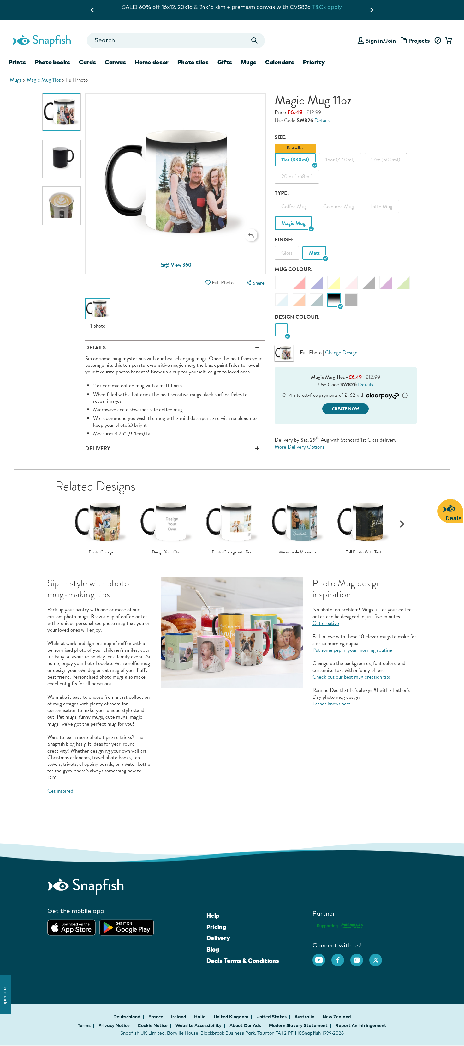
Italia (200, 1016)
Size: (281, 137)
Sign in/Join (380, 40)
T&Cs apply (297, 6)
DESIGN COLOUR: (297, 317)
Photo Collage (101, 552)
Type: (282, 193)
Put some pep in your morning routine (352, 650)
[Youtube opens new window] (321, 957)
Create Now (345, 409)
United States (272, 1016)
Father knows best (331, 704)
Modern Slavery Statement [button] (298, 1025)
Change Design (341, 352)
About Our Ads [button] (245, 1025)
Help (212, 915)
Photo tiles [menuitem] (193, 62)
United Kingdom (231, 1016)
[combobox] (176, 40)
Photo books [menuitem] (52, 62)
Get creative (325, 623)
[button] (251, 235)
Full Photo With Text (363, 552)
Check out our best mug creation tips (351, 677)
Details (322, 120)
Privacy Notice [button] (114, 1025)
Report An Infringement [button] (361, 1025)
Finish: (284, 239)
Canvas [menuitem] (115, 62)
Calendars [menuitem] (279, 62)
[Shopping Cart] (447, 41)
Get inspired (60, 791)
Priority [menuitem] (314, 62)
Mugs (15, 80)
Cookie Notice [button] (153, 1025)
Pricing (216, 927)
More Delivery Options (299, 447)
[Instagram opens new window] (359, 957)
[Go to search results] (254, 40)
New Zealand (337, 1016)
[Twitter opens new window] (378, 957)
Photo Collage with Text (232, 552)
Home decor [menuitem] (152, 62)
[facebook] (340, 957)
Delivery (218, 938)
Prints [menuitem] (17, 62)
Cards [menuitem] (87, 62)
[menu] (255, 283)
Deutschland (127, 1016)
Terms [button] (84, 1025)
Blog (212, 949)
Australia (305, 1016)
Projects (419, 40)
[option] (61, 112)
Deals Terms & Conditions (242, 960)
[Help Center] (437, 41)
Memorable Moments (298, 552)
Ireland (179, 1016)
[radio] (281, 330)
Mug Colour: (293, 269)
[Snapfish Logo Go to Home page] (41, 40)
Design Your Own (166, 552)
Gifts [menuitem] (224, 62)
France (156, 1016)
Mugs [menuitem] (248, 62)
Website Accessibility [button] (198, 1025)
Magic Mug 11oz (44, 80)
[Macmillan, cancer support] (339, 925)
